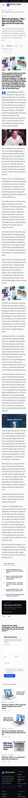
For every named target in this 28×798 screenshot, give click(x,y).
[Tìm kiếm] (24, 4)
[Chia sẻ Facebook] (3, 52)
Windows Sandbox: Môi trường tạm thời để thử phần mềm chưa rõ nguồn (14, 706)
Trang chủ (4, 10)
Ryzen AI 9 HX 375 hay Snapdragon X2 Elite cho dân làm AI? (15, 595)
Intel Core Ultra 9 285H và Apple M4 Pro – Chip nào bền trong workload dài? (14, 578)
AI (13, 81)
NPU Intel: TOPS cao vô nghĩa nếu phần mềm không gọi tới (13, 758)
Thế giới (10, 10)
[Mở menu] (3, 4)
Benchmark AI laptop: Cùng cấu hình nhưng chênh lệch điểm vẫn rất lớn (13, 732)
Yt (10, 787)
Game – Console (22, 783)
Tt (13, 787)
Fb (3, 787)
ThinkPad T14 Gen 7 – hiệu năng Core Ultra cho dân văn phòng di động (14, 584)
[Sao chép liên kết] (10, 52)
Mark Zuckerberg (12, 92)
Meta (9, 616)
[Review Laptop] (8, 772)
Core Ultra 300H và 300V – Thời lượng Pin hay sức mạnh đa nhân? (14, 590)
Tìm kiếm (4, 796)
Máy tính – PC (21, 777)
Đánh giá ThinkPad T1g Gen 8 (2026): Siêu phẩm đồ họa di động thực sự (14, 571)
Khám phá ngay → (8, 611)
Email (17, 656)
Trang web (6, 663)
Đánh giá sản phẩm (21, 780)
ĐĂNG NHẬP (24, 1)
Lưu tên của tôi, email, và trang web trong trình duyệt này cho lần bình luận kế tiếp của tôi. (15, 670)
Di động (20, 786)
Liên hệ (19, 794)
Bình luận (7, 644)
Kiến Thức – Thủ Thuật (7, 702)
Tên (5, 656)
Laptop (19, 774)
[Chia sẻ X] (6, 52)
